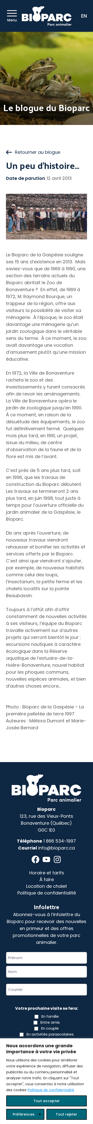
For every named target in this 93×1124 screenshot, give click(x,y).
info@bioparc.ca (56, 848)
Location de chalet (46, 886)
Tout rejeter (66, 1114)
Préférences (23, 1114)
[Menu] (12, 13)
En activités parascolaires (50, 1034)
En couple (50, 1028)
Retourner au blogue (37, 152)
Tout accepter (46, 1100)
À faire (46, 879)
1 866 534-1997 (59, 841)
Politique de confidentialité (51, 1089)
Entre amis (50, 1022)
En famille (50, 1016)
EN (84, 15)
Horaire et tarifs (46, 873)
